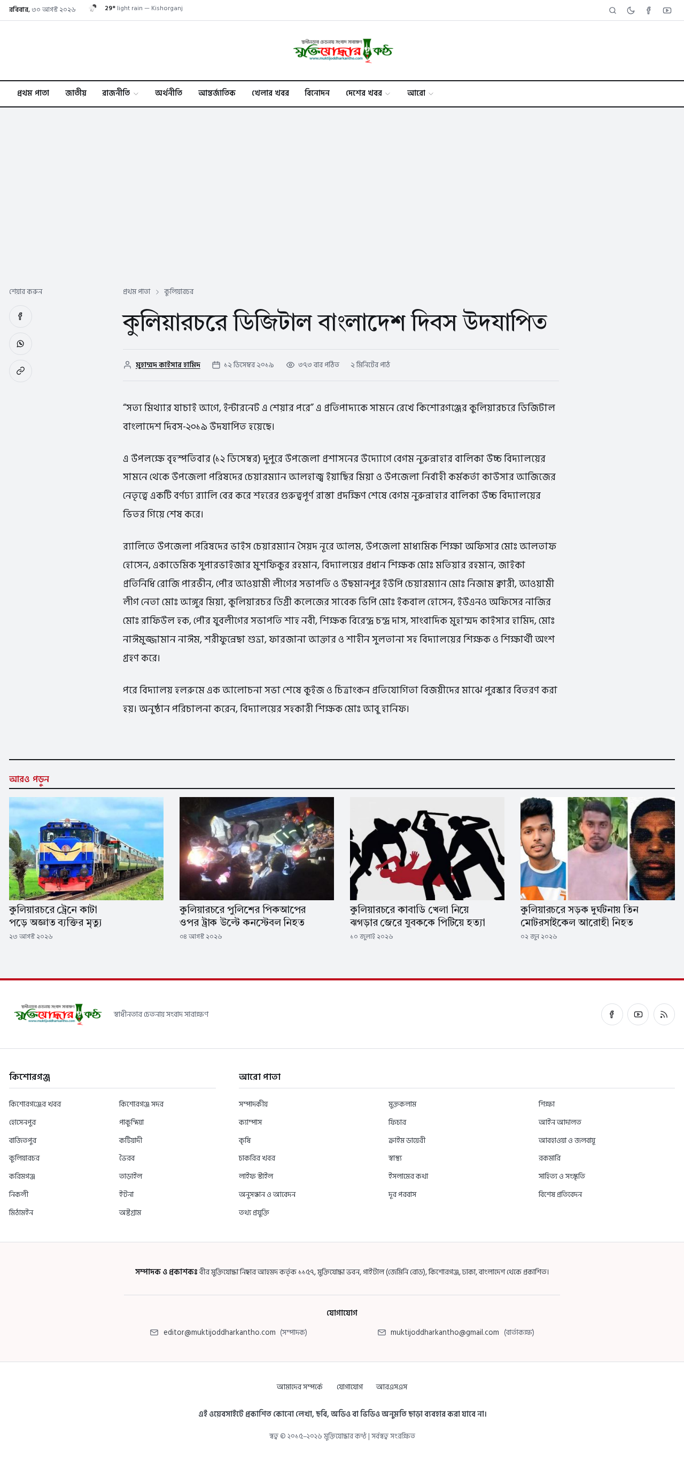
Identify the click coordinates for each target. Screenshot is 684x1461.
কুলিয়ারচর (178, 292)
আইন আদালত (560, 1122)
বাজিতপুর (22, 1140)
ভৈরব (127, 1158)
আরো (416, 93)
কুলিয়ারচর (24, 1158)
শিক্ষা (547, 1104)
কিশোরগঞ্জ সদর (141, 1104)
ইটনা (126, 1194)
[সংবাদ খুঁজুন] (612, 10)
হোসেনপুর (22, 1122)
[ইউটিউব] (638, 1014)
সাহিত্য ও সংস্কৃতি (562, 1176)
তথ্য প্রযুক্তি (254, 1213)
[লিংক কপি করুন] (20, 371)
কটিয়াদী (130, 1140)
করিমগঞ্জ (22, 1176)
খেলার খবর (270, 93)
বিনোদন (317, 93)
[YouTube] (667, 10)
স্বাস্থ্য (395, 1158)
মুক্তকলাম (402, 1104)
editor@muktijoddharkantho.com (220, 1332)
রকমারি (550, 1158)
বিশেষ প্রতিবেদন (560, 1194)
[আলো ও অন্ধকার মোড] (631, 10)
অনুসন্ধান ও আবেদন (267, 1194)
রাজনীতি (116, 93)
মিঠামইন (21, 1213)
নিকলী (18, 1194)
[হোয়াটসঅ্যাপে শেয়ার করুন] (20, 344)
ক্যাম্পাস (250, 1122)
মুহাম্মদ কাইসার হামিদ (168, 365)
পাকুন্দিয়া (131, 1122)
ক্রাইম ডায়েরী (406, 1140)
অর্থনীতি (168, 93)
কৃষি (245, 1140)
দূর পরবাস (402, 1194)
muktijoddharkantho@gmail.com (445, 1332)
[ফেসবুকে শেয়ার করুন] (20, 316)
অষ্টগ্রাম (130, 1213)
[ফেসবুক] (612, 1014)
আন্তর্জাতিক (217, 93)
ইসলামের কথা (408, 1176)
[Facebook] (649, 10)
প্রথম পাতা (33, 93)
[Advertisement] (342, 187)
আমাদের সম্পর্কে (300, 1387)
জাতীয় (76, 93)
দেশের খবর (364, 93)
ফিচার (397, 1122)
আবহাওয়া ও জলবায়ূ (567, 1140)
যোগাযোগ (350, 1387)
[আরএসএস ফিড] (664, 1014)
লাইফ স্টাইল (256, 1176)
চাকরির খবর (257, 1158)
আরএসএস (391, 1387)
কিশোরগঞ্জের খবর (35, 1104)
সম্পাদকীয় (253, 1104)
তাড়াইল (130, 1176)
